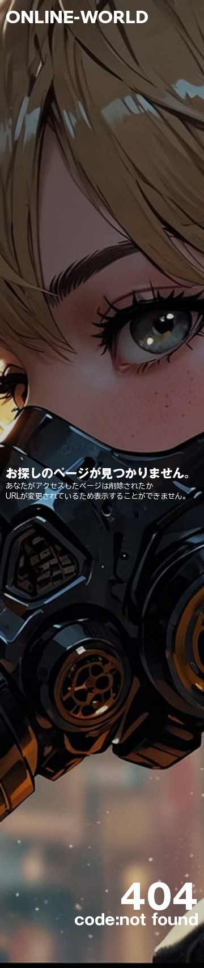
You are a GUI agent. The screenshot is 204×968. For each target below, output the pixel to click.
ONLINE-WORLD (77, 17)
